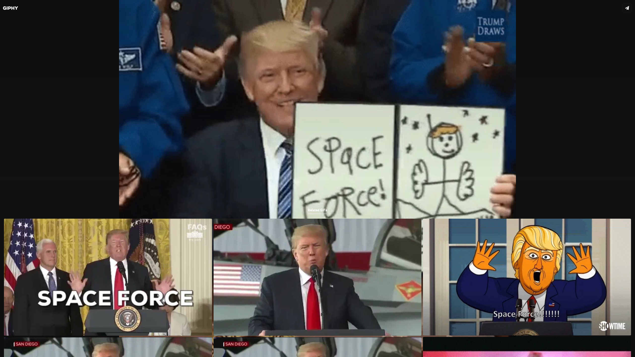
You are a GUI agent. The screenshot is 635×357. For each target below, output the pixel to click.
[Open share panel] (627, 8)
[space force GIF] (317, 178)
